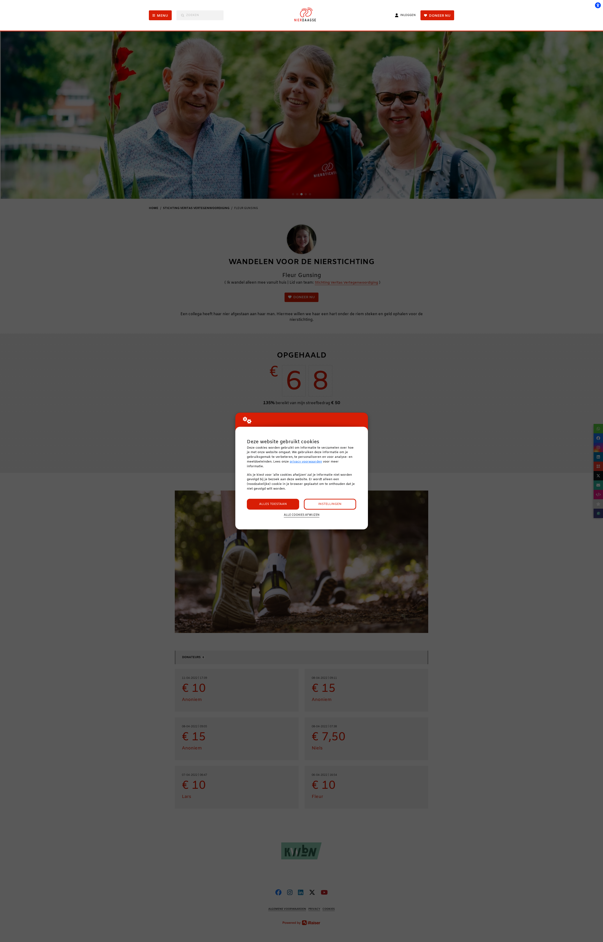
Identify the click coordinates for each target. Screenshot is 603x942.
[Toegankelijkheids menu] (598, 5)
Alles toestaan (273, 504)
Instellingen (330, 504)
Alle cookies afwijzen (301, 515)
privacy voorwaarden (306, 462)
